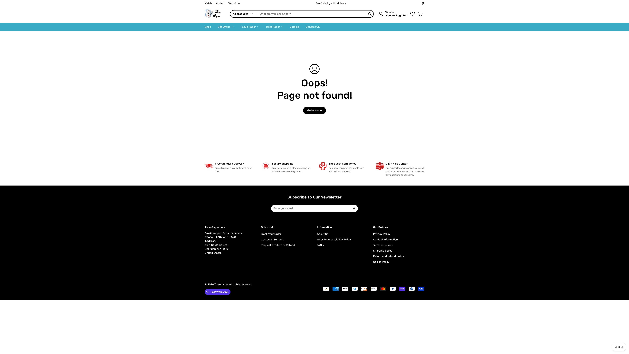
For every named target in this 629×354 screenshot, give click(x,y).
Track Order (234, 3)
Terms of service (383, 245)
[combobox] (302, 14)
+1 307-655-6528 (225, 237)
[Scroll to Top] (622, 336)
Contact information (385, 239)
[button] (420, 14)
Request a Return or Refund (278, 245)
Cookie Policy (381, 261)
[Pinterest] (423, 3)
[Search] (370, 14)
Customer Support (272, 239)
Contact (220, 3)
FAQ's (320, 245)
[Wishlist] (413, 14)
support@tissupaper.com (228, 233)
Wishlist (209, 3)
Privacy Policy (381, 234)
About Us (322, 234)
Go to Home (314, 110)
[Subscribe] (354, 208)
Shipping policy (382, 250)
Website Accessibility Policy (334, 239)
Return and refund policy (388, 256)
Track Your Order (271, 234)
